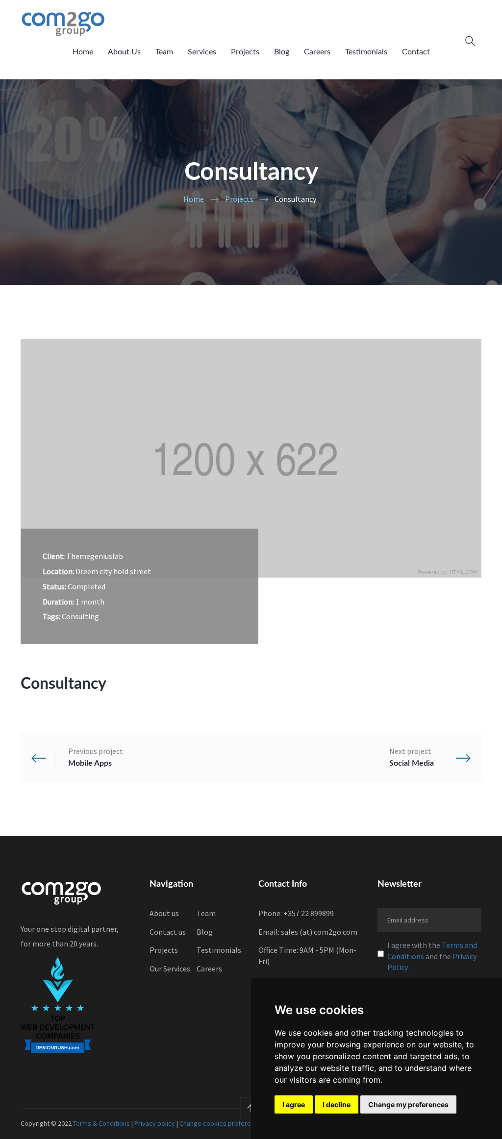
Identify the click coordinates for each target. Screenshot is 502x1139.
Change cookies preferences (222, 1123)
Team (164, 52)
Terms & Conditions (101, 1123)
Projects (245, 52)
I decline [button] (337, 1104)
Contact (416, 52)
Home (83, 52)
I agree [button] (293, 1104)
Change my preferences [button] (408, 1104)
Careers (317, 52)
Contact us (168, 932)
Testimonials (366, 52)
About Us (124, 52)
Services (202, 52)
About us (164, 913)
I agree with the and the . (432, 956)
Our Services (170, 968)
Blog (281, 52)
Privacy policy (154, 1123)
